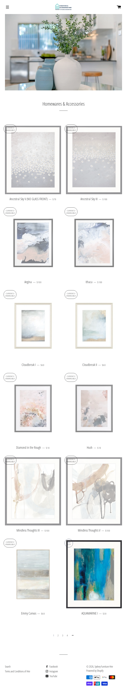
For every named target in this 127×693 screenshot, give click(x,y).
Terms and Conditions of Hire (17, 671)
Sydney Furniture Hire (104, 666)
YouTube (53, 676)
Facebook (53, 666)
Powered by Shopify (94, 671)
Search (8, 666)
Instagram (53, 671)
